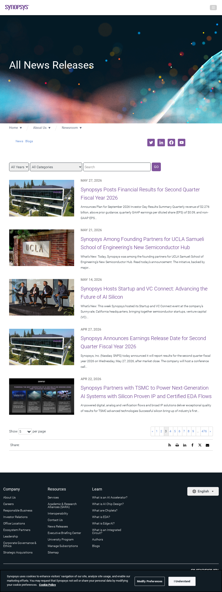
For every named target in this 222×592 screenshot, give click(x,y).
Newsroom (70, 128)
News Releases (58, 526)
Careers (8, 504)
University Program (60, 539)
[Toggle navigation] (213, 7)
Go (156, 167)
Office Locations (14, 523)
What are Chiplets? (104, 510)
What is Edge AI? (103, 523)
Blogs (29, 141)
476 (204, 431)
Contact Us (55, 520)
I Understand (182, 581)
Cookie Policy (47, 584)
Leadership (10, 536)
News (19, 141)
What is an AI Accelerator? (109, 497)
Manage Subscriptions (63, 546)
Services (53, 497)
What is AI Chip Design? (108, 504)
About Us (40, 128)
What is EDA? (101, 517)
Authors (97, 539)
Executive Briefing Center (64, 533)
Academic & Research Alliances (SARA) (62, 505)
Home (13, 128)
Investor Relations (15, 517)
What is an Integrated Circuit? (106, 531)
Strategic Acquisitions (18, 552)
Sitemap (53, 552)
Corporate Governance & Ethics (19, 544)
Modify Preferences (149, 581)
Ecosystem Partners (16, 530)
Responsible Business (17, 510)
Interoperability (58, 513)
